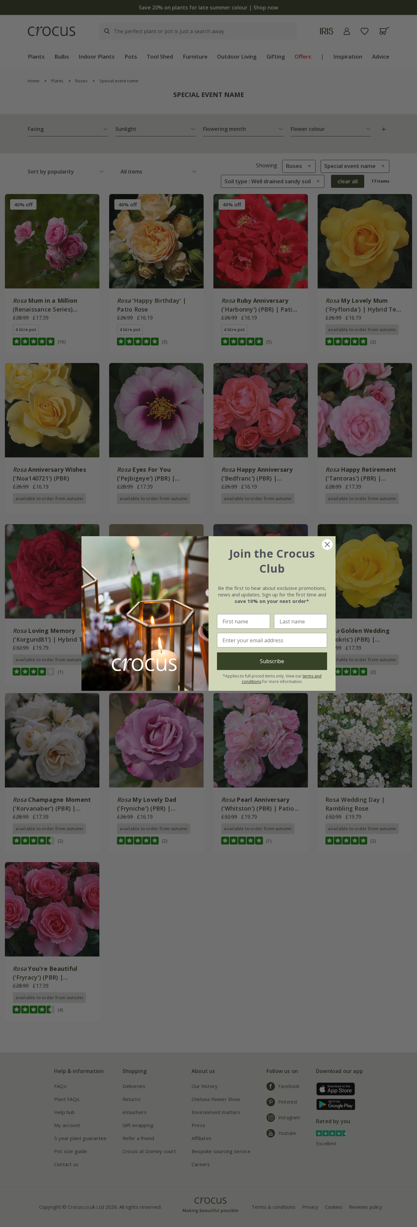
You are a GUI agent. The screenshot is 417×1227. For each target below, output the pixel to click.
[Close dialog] (327, 544)
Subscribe (272, 661)
